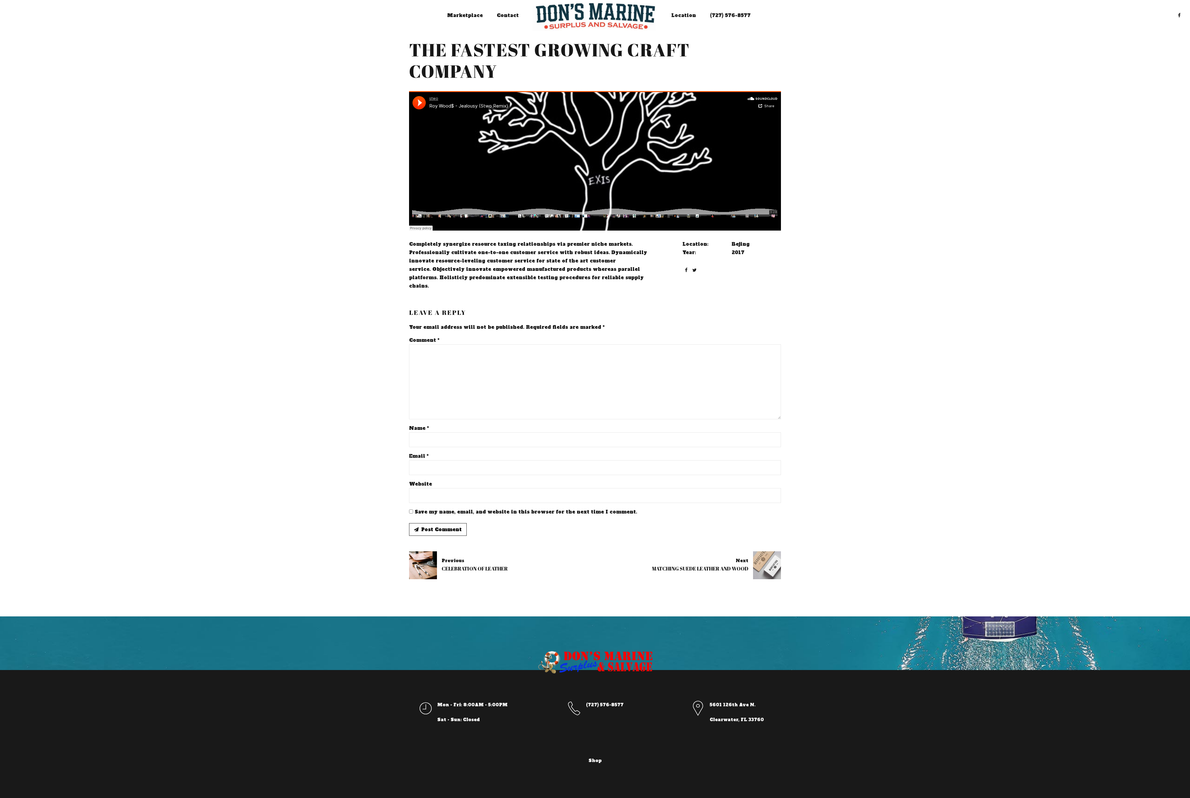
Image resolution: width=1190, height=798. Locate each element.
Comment (424, 340)
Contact (508, 15)
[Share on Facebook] (686, 270)
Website (420, 484)
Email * (419, 456)
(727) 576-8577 (730, 15)
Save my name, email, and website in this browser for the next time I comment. (526, 512)
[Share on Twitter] (694, 270)
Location (683, 15)
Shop (595, 760)
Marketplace (465, 15)
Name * (419, 428)
